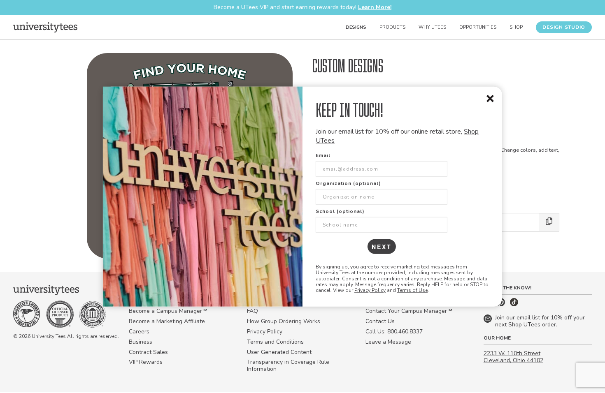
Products (392, 27)
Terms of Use (412, 290)
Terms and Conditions (275, 342)
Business (140, 342)
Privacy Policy (370, 290)
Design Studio (563, 27)
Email (323, 155)
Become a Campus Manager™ (168, 311)
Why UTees (432, 27)
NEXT (382, 246)
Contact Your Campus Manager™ (408, 311)
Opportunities (477, 27)
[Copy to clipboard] (549, 222)
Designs (356, 27)
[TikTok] (514, 304)
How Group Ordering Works (283, 321)
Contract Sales (148, 352)
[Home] (45, 27)
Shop (516, 27)
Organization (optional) (348, 183)
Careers (139, 331)
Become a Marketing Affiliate (167, 321)
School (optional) (340, 211)
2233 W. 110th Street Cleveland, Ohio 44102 (513, 356)
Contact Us (380, 321)
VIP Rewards (146, 362)
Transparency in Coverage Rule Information (288, 365)
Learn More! (374, 7)
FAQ (252, 311)
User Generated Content (279, 352)
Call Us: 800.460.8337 (394, 331)
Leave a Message (388, 342)
